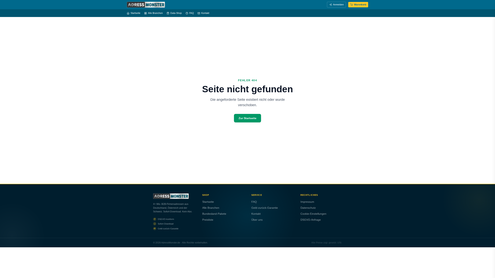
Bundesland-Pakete (214, 213)
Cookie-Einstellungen (313, 213)
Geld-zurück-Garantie (264, 207)
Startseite (135, 13)
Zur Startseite (247, 118)
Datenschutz (308, 207)
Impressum (307, 201)
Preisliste (207, 219)
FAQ (191, 13)
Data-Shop (176, 13)
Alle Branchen (155, 13)
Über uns (257, 219)
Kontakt (205, 13)
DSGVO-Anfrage (310, 219)
